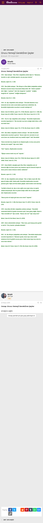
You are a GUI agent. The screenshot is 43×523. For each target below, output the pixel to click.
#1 (41, 69)
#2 (41, 303)
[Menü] (3, 2)
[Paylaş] (38, 68)
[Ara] (40, 2)
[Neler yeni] (36, 2)
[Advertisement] (21, 27)
